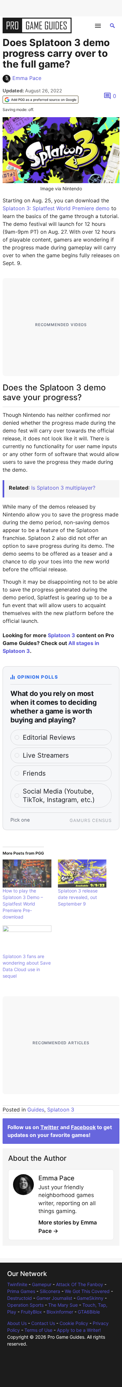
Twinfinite (17, 1284)
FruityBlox (31, 1312)
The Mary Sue (63, 1305)
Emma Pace (26, 78)
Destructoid (19, 1298)
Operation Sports (25, 1305)
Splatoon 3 (61, 635)
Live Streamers (46, 755)
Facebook (83, 1127)
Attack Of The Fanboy (79, 1284)
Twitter (49, 1127)
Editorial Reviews (49, 737)
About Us (17, 1323)
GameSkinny (90, 1298)
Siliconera (50, 1291)
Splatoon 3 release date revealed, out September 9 (78, 897)
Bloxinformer (60, 1312)
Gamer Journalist (54, 1298)
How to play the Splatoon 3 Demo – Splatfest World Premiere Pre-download (23, 904)
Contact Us (43, 1323)
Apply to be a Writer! (79, 1330)
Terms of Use (38, 1330)
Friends (34, 773)
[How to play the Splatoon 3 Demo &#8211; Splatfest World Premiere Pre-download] (27, 873)
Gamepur (41, 1284)
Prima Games (21, 1291)
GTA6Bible (89, 1312)
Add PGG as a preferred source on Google (43, 100)
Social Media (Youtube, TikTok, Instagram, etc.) (59, 795)
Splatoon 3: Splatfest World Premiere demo (56, 208)
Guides (35, 1109)
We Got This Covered (87, 1291)
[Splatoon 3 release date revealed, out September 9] (82, 873)
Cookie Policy (74, 1323)
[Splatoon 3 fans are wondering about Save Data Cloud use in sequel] (27, 939)
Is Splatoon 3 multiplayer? (63, 487)
